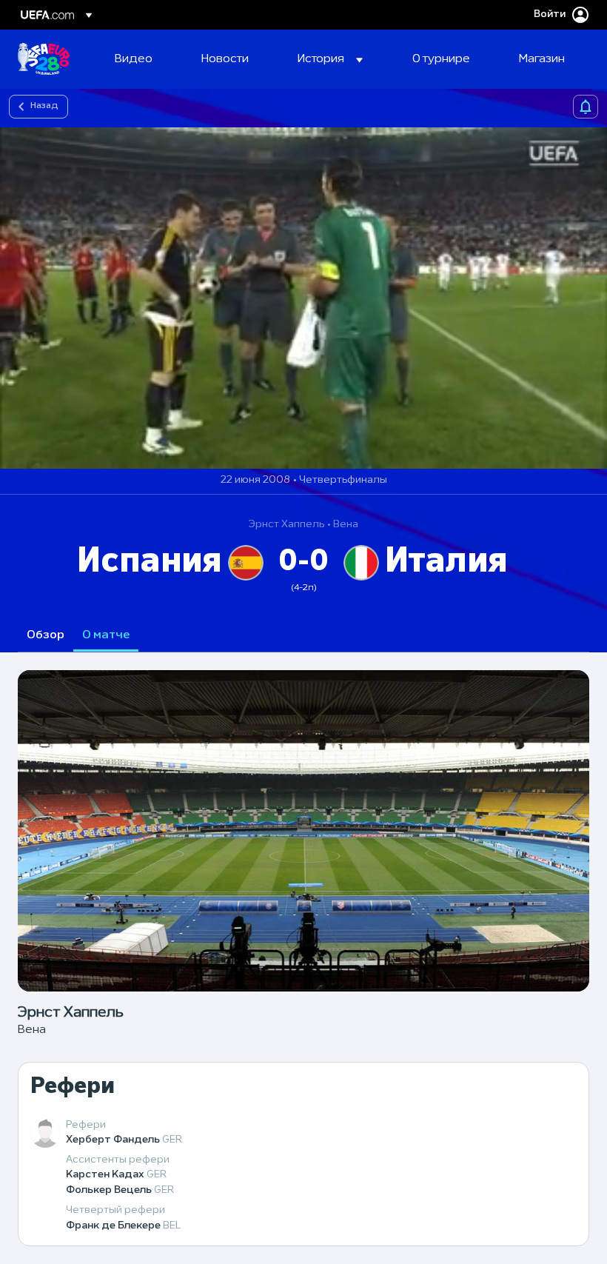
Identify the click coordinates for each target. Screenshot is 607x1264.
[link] (133, 59)
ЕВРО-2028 (44, 59)
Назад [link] (44, 106)
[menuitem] (139, 59)
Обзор (45, 635)
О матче (106, 635)
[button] (330, 59)
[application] (303, 298)
